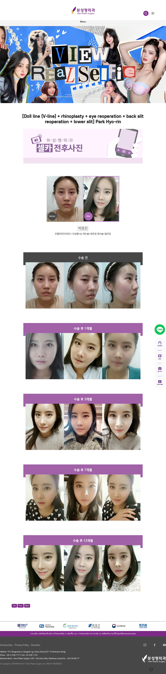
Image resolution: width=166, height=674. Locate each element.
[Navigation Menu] (152, 13)
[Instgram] (145, 646)
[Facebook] (154, 646)
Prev (20, 606)
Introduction (6, 645)
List (14, 606)
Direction (35, 645)
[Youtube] (164, 646)
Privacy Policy (22, 645)
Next (27, 606)
